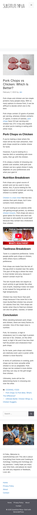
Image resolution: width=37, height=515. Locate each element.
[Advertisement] (18, 29)
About (5, 489)
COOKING (9, 390)
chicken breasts (9, 213)
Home (5, 483)
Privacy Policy (8, 486)
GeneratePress (18, 512)
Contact (6, 493)
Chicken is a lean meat (12, 198)
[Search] (31, 413)
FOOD (16, 390)
